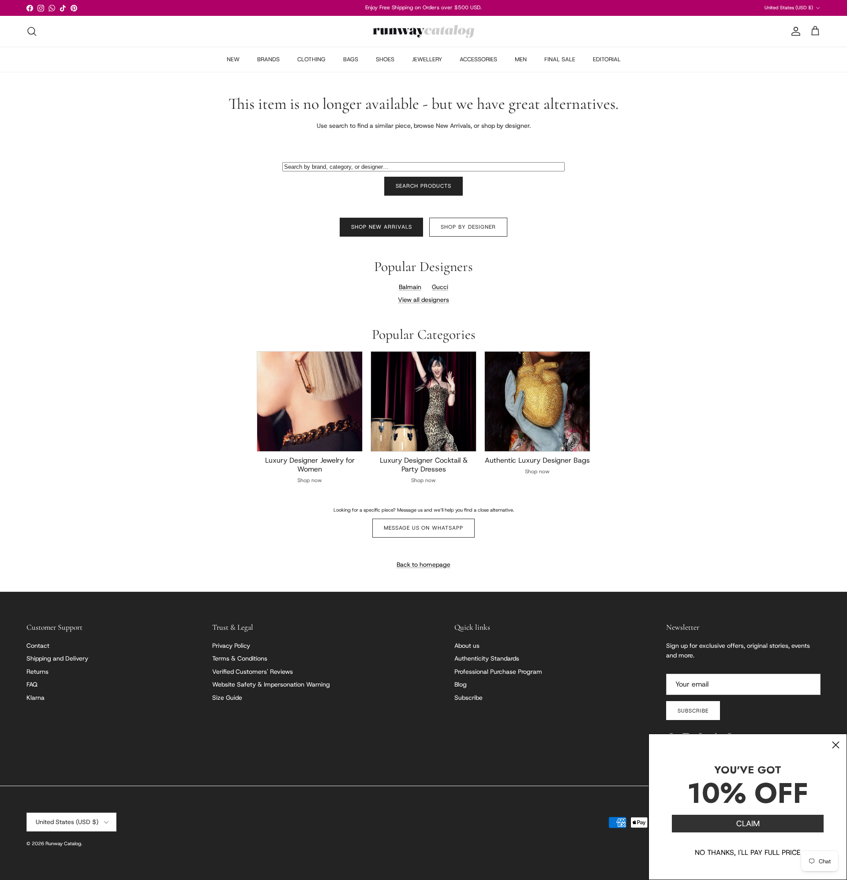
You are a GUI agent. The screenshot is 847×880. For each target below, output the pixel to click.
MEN (521, 59)
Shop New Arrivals (381, 226)
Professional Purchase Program (498, 672)
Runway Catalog (63, 843)
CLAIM (748, 823)
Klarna (35, 698)
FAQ (31, 684)
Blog (460, 684)
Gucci (440, 287)
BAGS (350, 59)
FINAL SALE (559, 59)
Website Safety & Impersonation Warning (271, 684)
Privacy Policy (231, 646)
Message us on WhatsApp (423, 527)
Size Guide (227, 698)
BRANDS (268, 59)
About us (467, 646)
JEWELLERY (427, 59)
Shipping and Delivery (57, 658)
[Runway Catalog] (423, 31)
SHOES (385, 59)
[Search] (31, 31)
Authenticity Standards (486, 658)
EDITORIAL (607, 59)
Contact (37, 646)
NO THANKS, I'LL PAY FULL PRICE (748, 852)
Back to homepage (423, 564)
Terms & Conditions (239, 658)
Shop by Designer (468, 226)
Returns (37, 672)
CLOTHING (311, 59)
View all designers (423, 300)
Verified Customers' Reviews (252, 672)
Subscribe (468, 698)
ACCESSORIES (478, 59)
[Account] (794, 31)
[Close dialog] (835, 745)
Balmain (410, 287)
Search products (423, 185)
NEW (233, 59)
